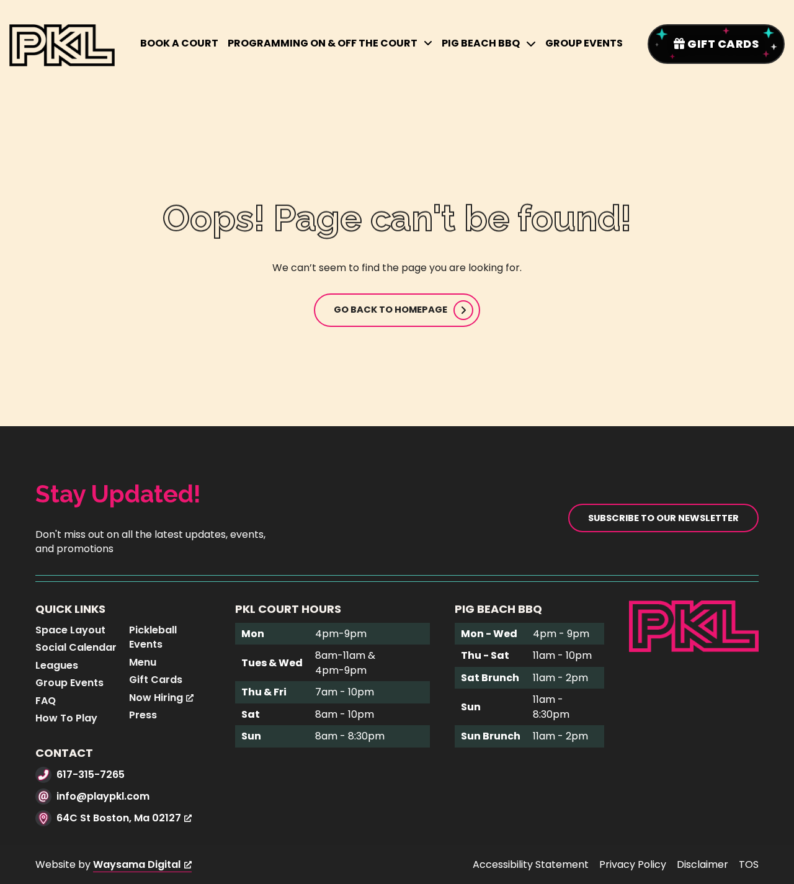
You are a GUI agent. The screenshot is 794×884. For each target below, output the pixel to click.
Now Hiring (156, 697)
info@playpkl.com (102, 796)
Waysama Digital (137, 864)
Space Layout (70, 630)
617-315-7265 (90, 774)
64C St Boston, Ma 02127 (118, 818)
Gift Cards (155, 679)
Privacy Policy (632, 864)
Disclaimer (702, 864)
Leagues (56, 665)
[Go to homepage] (694, 625)
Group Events (584, 43)
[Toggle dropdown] (428, 43)
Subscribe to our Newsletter (663, 518)
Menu (142, 662)
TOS (749, 864)
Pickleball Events (153, 637)
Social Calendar (76, 647)
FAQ (45, 701)
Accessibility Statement (531, 864)
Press (143, 715)
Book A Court (179, 43)
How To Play (66, 718)
